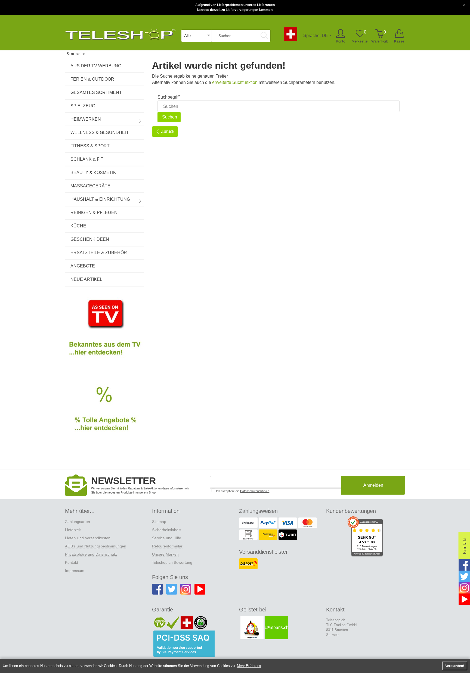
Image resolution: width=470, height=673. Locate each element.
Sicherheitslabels (166, 530)
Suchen (169, 117)
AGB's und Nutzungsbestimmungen (95, 546)
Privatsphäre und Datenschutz (91, 554)
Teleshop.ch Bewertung (172, 562)
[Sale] (104, 415)
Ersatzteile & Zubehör (98, 252)
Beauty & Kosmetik (93, 172)
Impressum (74, 570)
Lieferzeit (73, 530)
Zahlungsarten (77, 521)
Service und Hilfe (166, 538)
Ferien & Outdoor (92, 79)
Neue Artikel (86, 279)
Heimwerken (85, 119)
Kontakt (71, 562)
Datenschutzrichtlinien (254, 491)
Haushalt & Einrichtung (100, 199)
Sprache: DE (315, 35)
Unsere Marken (165, 554)
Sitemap (159, 521)
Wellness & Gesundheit (99, 132)
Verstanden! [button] (454, 666)
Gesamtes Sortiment (96, 92)
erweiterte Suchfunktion (235, 82)
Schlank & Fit (86, 159)
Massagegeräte (90, 186)
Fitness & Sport (90, 146)
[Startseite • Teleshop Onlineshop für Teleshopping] (120, 33)
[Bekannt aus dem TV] (104, 332)
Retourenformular (167, 546)
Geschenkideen (89, 239)
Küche (78, 226)
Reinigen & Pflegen (94, 212)
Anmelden (373, 485)
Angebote (82, 266)
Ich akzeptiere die (242, 491)
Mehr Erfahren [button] (248, 666)
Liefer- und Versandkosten (87, 538)
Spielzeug (82, 105)
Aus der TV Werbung (95, 65)
